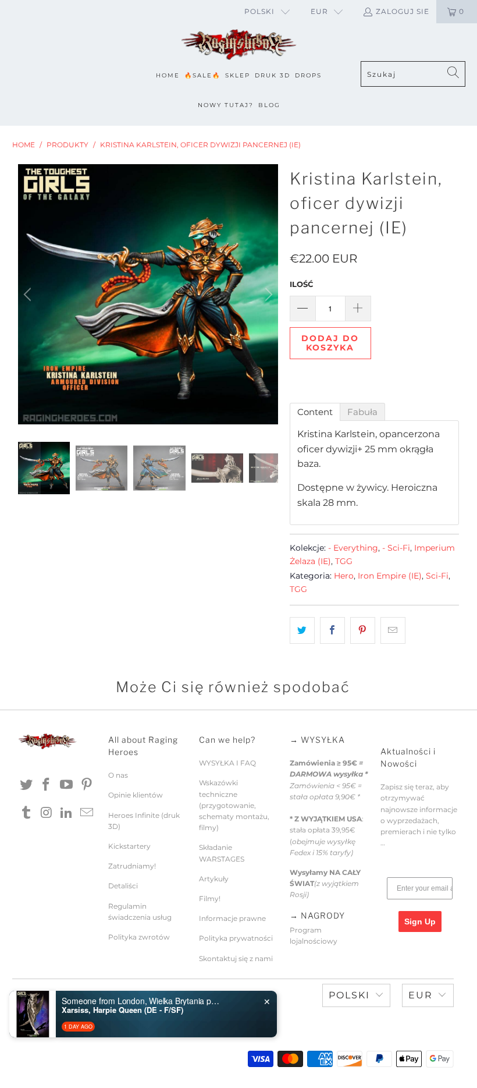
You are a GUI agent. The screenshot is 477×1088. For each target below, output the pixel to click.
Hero (344, 575)
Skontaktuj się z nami (236, 958)
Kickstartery (129, 846)
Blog (269, 105)
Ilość (301, 284)
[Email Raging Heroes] (87, 813)
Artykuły (214, 878)
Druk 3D (272, 75)
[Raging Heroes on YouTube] (67, 785)
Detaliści (123, 885)
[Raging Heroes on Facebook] (46, 785)
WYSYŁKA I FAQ (227, 763)
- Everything (353, 548)
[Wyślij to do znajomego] (392, 630)
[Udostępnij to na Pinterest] (362, 630)
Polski (259, 11)
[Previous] (29, 294)
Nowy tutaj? (226, 105)
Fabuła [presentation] (362, 411)
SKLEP (237, 75)
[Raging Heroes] (238, 45)
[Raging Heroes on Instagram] (46, 813)
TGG (344, 561)
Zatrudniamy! (132, 866)
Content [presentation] (315, 411)
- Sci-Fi (396, 548)
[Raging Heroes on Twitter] (26, 785)
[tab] (315, 412)
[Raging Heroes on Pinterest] (87, 785)
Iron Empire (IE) (390, 575)
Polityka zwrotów (139, 937)
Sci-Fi (437, 575)
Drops (308, 75)
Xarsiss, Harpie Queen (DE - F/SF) (122, 1010)
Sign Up (420, 921)
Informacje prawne (232, 918)
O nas (118, 775)
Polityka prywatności (236, 938)
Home (168, 75)
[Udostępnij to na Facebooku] (332, 630)
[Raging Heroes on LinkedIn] (67, 813)
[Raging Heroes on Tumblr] (26, 813)
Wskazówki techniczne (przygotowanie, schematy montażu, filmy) (234, 805)
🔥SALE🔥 (202, 75)
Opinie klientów (135, 795)
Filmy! (209, 898)
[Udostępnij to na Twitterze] (302, 630)
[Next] (267, 294)
